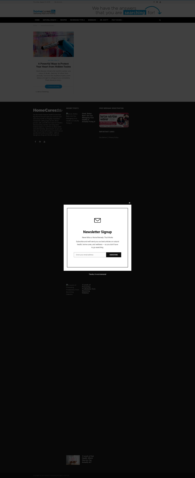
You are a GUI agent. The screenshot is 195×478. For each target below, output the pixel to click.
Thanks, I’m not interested (97, 274)
